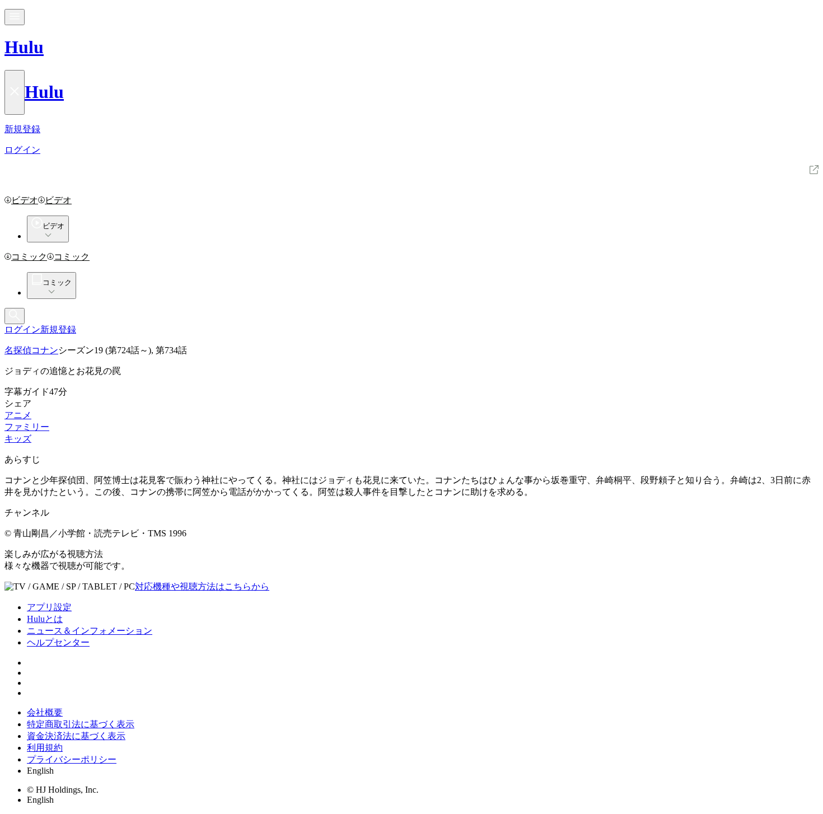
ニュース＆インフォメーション (89, 630)
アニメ (17, 415)
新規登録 (58, 329)
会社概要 (45, 712)
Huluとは (45, 619)
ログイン (22, 329)
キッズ (17, 438)
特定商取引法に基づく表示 (80, 724)
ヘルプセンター (58, 642)
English (40, 770)
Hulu (24, 47)
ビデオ (24, 200)
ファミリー (26, 427)
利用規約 (45, 747)
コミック (29, 256)
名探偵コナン (31, 350)
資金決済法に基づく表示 (76, 736)
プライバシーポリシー (71, 759)
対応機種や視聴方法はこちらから (202, 586)
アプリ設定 (49, 607)
